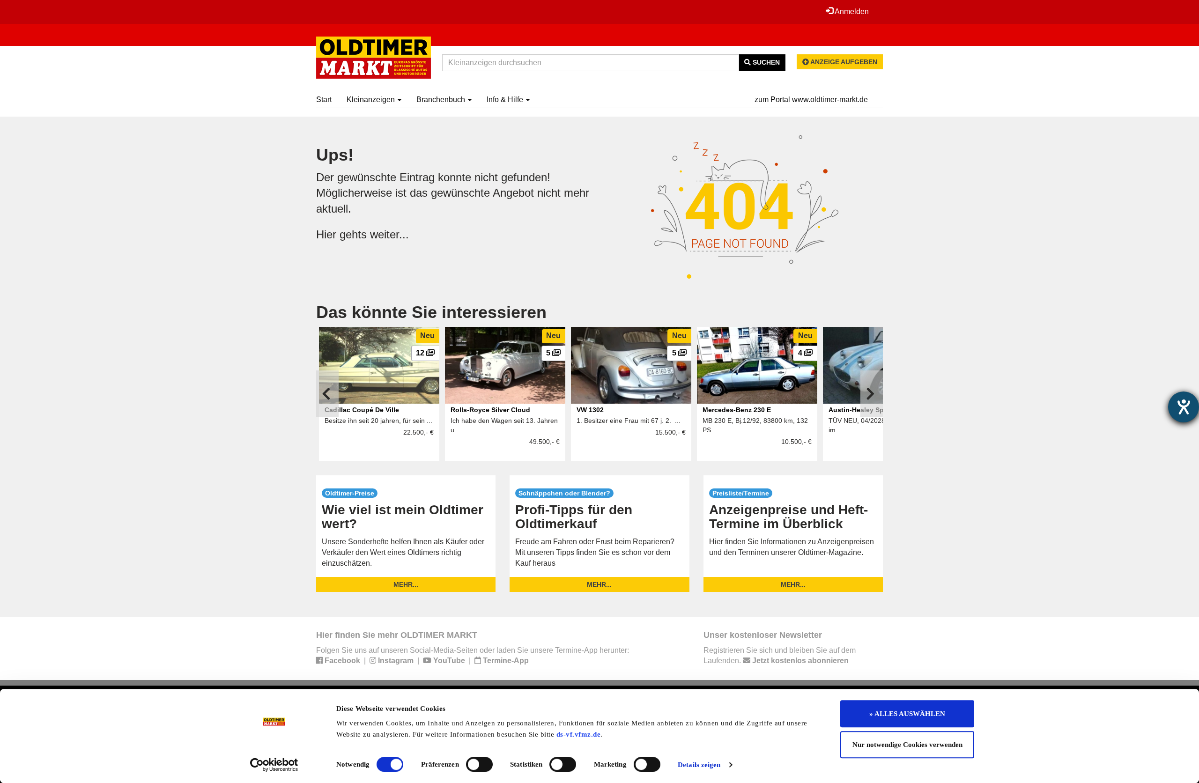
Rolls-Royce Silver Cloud (490, 410)
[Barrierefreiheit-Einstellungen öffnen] (1183, 407)
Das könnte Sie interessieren (431, 312)
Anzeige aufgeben (843, 62)
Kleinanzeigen (372, 99)
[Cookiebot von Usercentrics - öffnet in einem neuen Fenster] (274, 765)
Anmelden (851, 11)
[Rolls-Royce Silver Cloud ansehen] (505, 365)
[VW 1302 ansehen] (631, 365)
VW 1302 (590, 410)
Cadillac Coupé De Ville (362, 410)
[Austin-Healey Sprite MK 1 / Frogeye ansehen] (883, 365)
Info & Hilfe (506, 99)
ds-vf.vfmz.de (578, 734)
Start (324, 99)
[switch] (479, 764)
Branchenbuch (441, 99)
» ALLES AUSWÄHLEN (907, 713)
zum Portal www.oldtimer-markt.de (811, 99)
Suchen (765, 62)
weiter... (389, 234)
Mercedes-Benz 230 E (737, 410)
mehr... (405, 584)
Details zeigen (699, 764)
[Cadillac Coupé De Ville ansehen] (379, 365)
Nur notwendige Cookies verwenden (907, 744)
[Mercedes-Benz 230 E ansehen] (757, 365)
